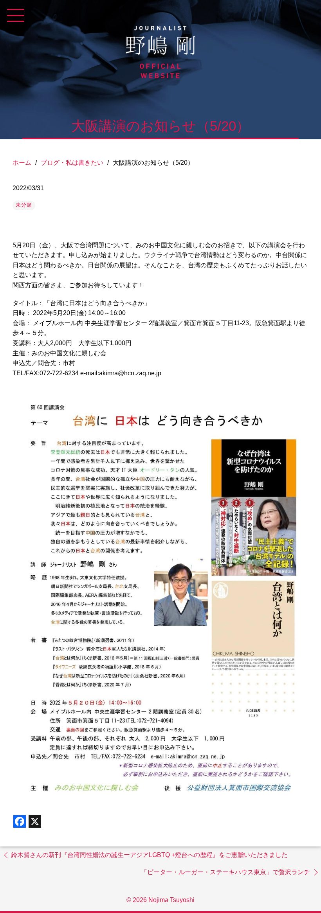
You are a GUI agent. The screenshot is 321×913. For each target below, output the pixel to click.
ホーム (22, 162)
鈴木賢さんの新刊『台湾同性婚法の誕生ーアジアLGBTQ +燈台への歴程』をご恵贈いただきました (149, 855)
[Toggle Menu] (15, 15)
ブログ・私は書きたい (72, 162)
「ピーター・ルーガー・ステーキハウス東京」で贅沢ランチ (225, 872)
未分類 (24, 205)
